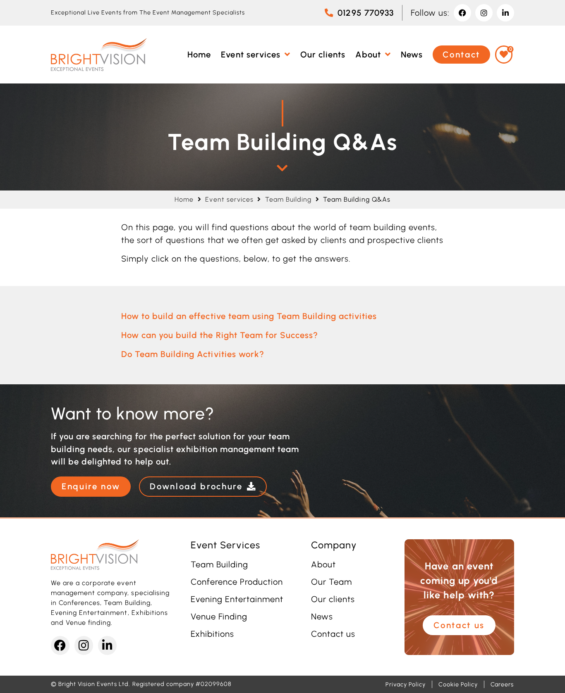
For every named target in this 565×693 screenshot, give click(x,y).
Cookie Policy (457, 684)
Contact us (333, 634)
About (323, 564)
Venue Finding (219, 616)
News (322, 616)
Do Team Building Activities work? (192, 354)
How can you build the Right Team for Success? (219, 335)
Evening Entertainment (237, 599)
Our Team (331, 582)
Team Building (288, 199)
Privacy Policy (405, 684)
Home (184, 199)
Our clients (333, 599)
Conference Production (237, 582)
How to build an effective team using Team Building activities (249, 316)
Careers (502, 684)
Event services (229, 199)
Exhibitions (212, 634)
